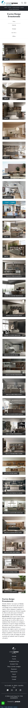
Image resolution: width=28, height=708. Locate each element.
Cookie (6, 707)
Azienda (14, 656)
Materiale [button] (14, 25)
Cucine (9, 7)
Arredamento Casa (14, 661)
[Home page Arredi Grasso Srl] (9, 3)
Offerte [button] (14, 36)
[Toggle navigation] (25, 3)
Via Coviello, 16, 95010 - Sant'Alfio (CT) (14, 686)
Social (14, 674)
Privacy (2, 707)
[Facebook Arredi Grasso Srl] (16, 690)
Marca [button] (14, 21)
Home (5, 7)
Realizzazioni (14, 671)
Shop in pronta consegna (14, 666)
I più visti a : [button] (14, 32)
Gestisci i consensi (13, 707)
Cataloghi (14, 677)
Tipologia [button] (14, 29)
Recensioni (14, 669)
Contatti (14, 679)
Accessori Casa (14, 664)
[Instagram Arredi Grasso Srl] (20, 690)
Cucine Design (15, 7)
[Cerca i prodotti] (22, 3)
